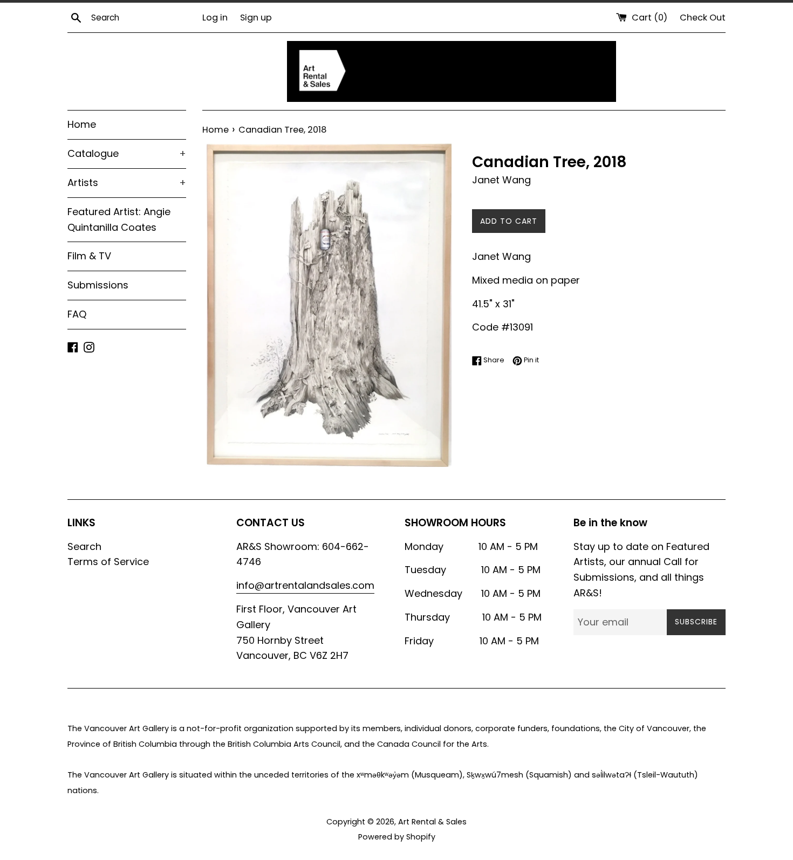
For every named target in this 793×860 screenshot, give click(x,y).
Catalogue (126, 153)
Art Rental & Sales (432, 821)
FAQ (76, 314)
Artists (126, 182)
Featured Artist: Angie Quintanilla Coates (118, 219)
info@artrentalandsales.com (305, 585)
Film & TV (89, 256)
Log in (215, 17)
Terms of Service (108, 561)
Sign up (256, 17)
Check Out (703, 17)
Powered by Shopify (396, 836)
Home (81, 124)
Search (84, 546)
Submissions (97, 285)
